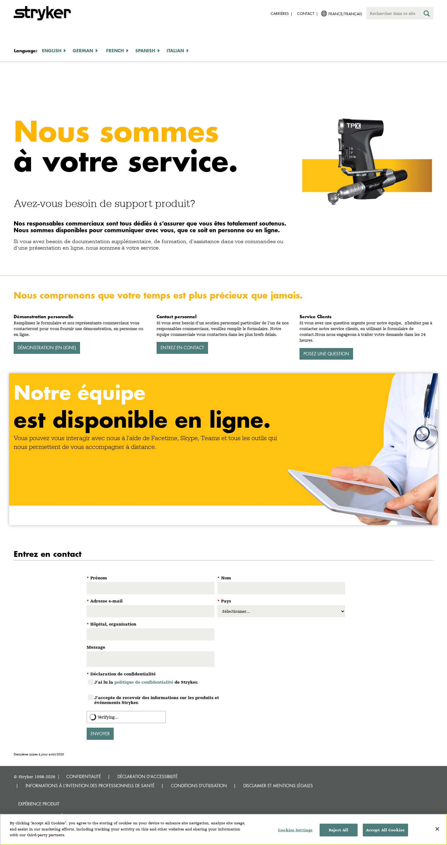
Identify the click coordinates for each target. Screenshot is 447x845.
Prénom (97, 577)
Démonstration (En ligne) (47, 347)
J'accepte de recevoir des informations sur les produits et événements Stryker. (156, 700)
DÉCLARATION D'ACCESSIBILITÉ (147, 776)
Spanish (145, 50)
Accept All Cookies (385, 830)
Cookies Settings (295, 830)
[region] (223, 829)
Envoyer (100, 733)
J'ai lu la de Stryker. (146, 682)
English (51, 50)
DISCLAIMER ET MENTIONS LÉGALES (278, 785)
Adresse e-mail (105, 600)
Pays (224, 600)
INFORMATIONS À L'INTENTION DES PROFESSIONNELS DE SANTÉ (90, 785)
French (115, 50)
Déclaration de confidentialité (121, 673)
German (83, 50)
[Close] (437, 829)
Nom (224, 577)
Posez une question (326, 354)
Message (96, 647)
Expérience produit (39, 804)
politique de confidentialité (143, 682)
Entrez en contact (182, 347)
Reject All (338, 830)
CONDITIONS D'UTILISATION (199, 785)
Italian (175, 50)
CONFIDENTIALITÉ (83, 776)
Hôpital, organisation (111, 624)
